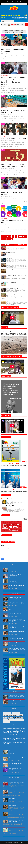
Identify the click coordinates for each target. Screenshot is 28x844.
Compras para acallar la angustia (16, 763)
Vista (9, 722)
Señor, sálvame (9, 258)
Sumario (21, 719)
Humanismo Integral (19, 717)
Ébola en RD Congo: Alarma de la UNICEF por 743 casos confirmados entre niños (16, 752)
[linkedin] (20, 1)
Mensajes (4, 161)
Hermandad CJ (11, 717)
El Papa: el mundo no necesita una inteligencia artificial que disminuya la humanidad (17, 620)
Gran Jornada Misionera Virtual (13, 138)
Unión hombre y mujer (10, 252)
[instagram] (18, 1)
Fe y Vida (5, 717)
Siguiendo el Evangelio (7, 498)
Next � (10, 239)
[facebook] (7, 1)
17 (5, 239)
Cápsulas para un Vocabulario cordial (10, 715)
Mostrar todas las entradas (16, 32)
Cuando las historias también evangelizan (14, 246)
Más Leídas (7, 244)
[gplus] (13, 1)
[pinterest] (15, 1)
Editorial (20, 715)
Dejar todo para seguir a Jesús (12, 301)
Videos (5, 722)
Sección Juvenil (15, 719)
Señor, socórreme (9, 264)
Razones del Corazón (7, 719)
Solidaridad (4, 218)
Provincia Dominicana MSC (8, 505)
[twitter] (10, 1)
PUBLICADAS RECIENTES (20, 244)
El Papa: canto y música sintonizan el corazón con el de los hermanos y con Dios (17, 649)
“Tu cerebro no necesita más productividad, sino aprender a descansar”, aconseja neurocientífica (16, 770)
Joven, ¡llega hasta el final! (11, 282)
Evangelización (5, 136)
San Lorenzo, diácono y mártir (12, 269)
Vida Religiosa (5, 47)
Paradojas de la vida (6, 331)
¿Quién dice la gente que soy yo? (12, 288)
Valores (3, 190)
